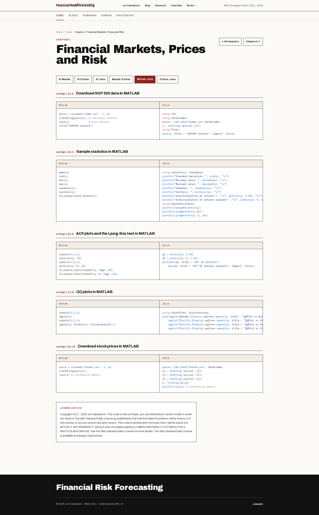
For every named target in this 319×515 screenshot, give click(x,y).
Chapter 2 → (253, 41)
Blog (147, 5)
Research (160, 5)
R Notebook (125, 15)
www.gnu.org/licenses (89, 435)
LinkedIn (258, 504)
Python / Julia (168, 79)
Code (60, 15)
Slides (73, 15)
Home (59, 32)
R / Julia (100, 79)
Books (190, 5)
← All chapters (230, 41)
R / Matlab (64, 79)
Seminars (90, 15)
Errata (106, 15)
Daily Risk (176, 5)
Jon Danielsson (131, 5)
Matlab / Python (121, 79)
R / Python (83, 79)
